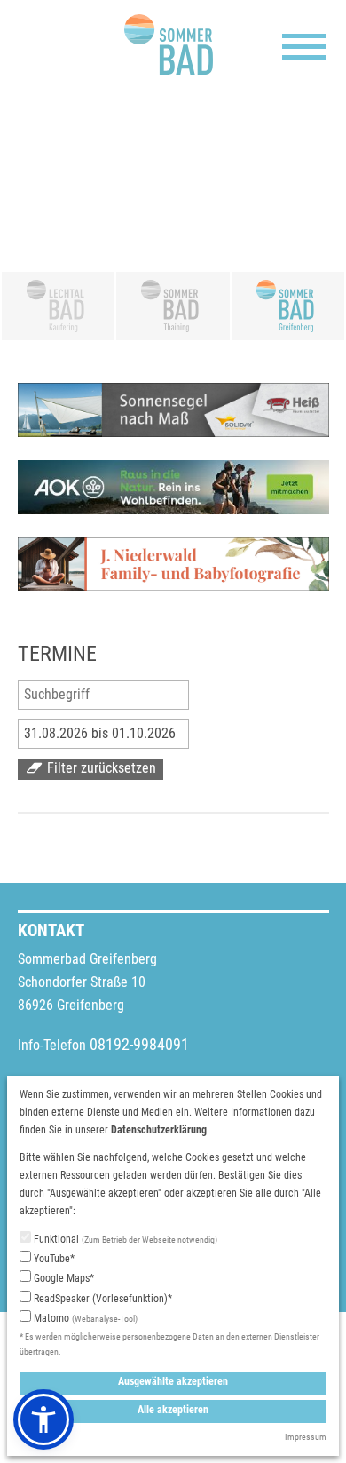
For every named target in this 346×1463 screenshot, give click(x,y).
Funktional (124, 1239)
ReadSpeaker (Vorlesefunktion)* (101, 1298)
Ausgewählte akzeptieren (173, 1381)
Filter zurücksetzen (99, 768)
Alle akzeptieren (173, 1409)
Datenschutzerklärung (159, 1130)
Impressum (305, 1437)
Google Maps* (62, 1278)
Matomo (84, 1318)
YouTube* (53, 1258)
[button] (43, 1419)
